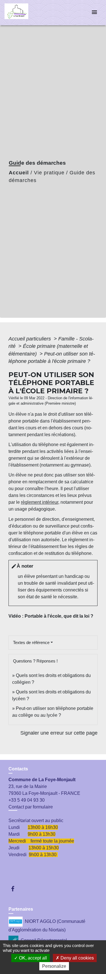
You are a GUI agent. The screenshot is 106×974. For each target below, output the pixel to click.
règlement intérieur (39, 502)
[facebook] (15, 888)
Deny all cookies (76, 958)
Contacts (18, 768)
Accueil (19, 172)
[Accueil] (26, 12)
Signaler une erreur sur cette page (59, 733)
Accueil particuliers (30, 339)
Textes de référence (31, 642)
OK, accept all (32, 958)
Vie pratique (49, 172)
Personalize (54, 966)
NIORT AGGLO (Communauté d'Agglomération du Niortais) (46, 925)
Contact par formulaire (30, 806)
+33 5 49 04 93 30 (26, 800)
